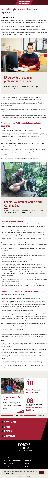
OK (41, 472)
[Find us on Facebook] (20, 448)
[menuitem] (24, 422)
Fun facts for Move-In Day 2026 (11, 398)
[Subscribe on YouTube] (24, 448)
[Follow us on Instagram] (28, 448)
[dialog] (24, 472)
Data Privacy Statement (9, 473)
